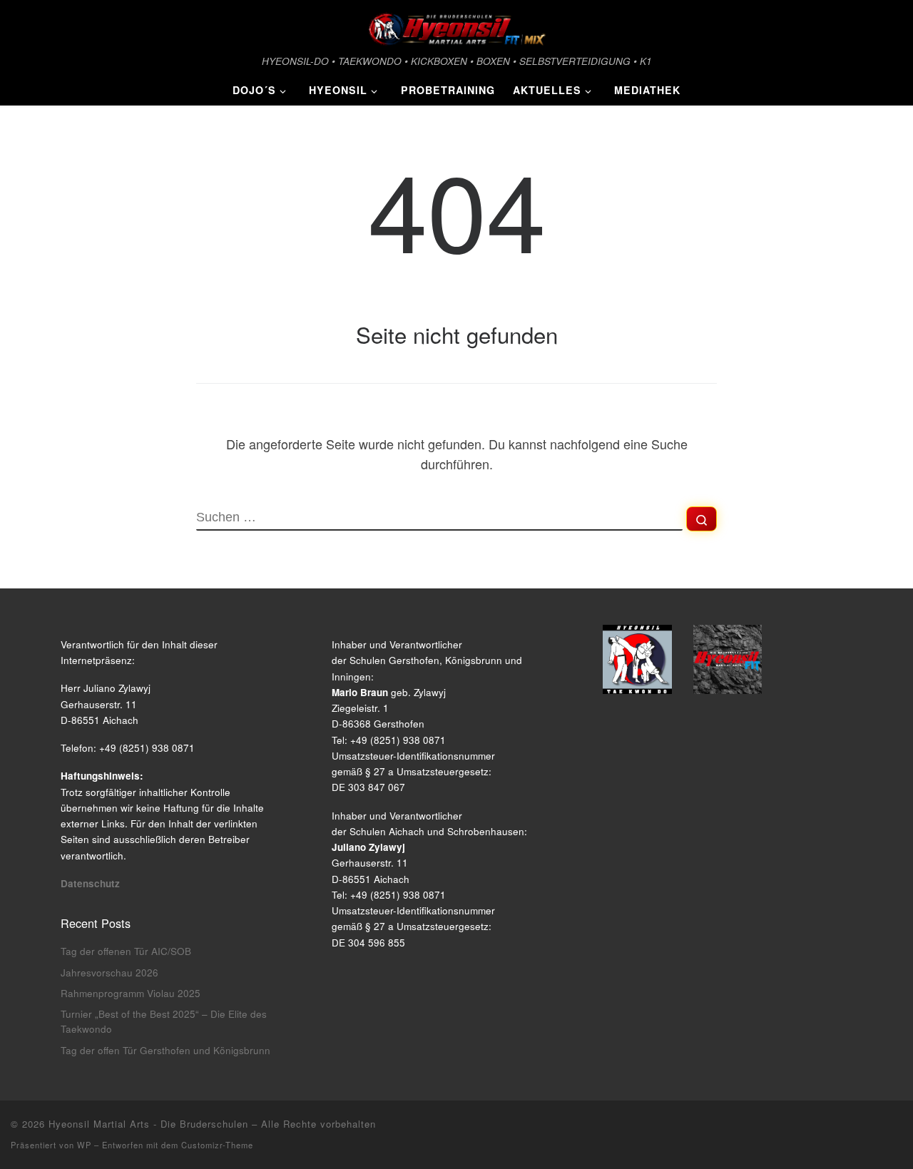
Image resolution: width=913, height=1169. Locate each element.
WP (84, 1144)
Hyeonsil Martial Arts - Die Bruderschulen (148, 1123)
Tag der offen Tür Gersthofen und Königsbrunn (165, 1050)
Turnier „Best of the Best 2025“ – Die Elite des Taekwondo (164, 1021)
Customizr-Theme (217, 1144)
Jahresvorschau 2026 (109, 972)
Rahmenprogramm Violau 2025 (130, 993)
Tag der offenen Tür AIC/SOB (126, 951)
